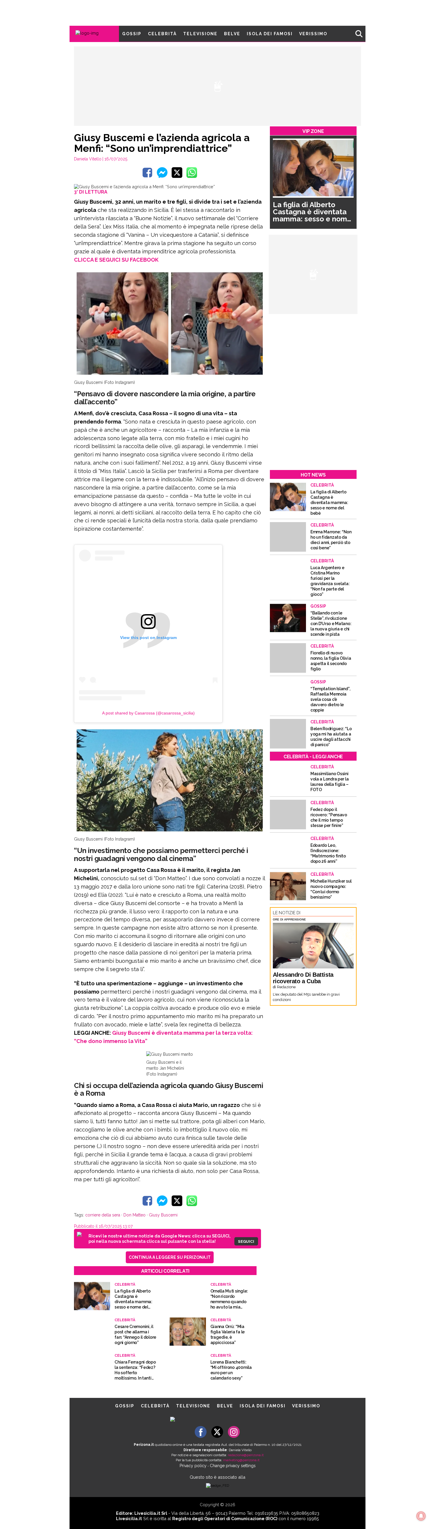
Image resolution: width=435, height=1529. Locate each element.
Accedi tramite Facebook (220, 804)
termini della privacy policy (243, 764)
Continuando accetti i (219, 764)
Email (169, 752)
